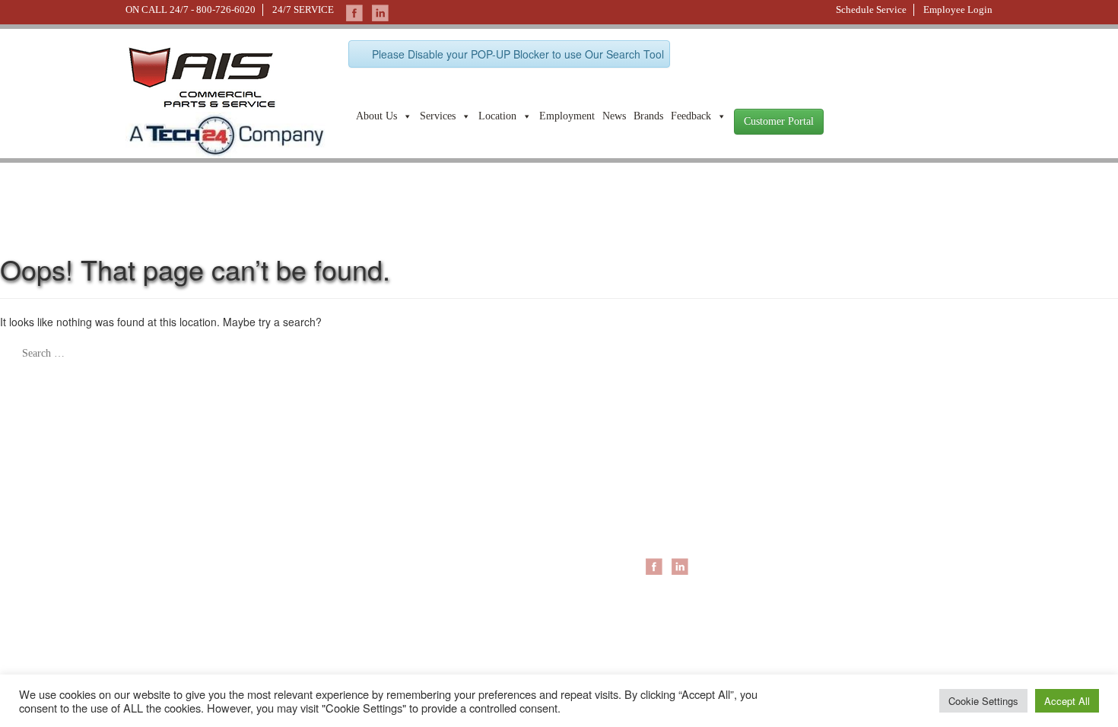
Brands (648, 116)
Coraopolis (671, 492)
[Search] (8, 347)
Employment (567, 116)
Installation (819, 508)
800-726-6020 (226, 9)
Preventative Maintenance (856, 523)
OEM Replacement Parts (853, 538)
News (614, 116)
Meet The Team (535, 508)
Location (497, 116)
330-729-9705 (155, 605)
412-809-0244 (155, 524)
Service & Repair (833, 492)
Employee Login (958, 9)
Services (438, 116)
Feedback (691, 116)
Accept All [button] (1067, 701)
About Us (376, 116)
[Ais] (225, 133)
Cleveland (669, 523)
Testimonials (527, 614)
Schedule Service (871, 9)
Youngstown (674, 538)
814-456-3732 (303, 605)
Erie (654, 508)
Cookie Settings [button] (983, 701)
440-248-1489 (303, 524)
